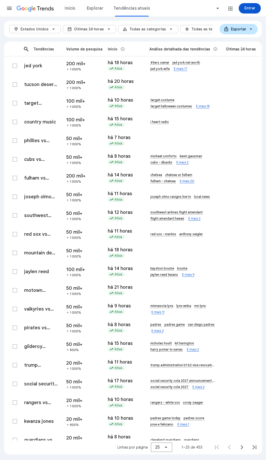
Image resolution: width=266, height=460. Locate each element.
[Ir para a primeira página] (217, 447)
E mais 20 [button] (187, 181)
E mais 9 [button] (188, 275)
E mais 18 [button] (202, 106)
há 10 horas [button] (120, 100)
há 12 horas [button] (120, 212)
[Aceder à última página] (254, 447)
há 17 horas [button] (120, 381)
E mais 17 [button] (180, 69)
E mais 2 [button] (182, 162)
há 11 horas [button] (120, 193)
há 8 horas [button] (119, 156)
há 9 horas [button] (119, 306)
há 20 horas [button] (121, 81)
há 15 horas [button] (120, 119)
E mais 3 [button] (157, 331)
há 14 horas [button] (120, 175)
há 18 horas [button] (120, 62)
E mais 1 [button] (183, 424)
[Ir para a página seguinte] (242, 447)
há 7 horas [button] (119, 137)
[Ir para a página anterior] (229, 447)
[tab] (70, 8)
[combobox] (198, 8)
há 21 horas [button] (120, 287)
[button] (9, 8)
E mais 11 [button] (157, 312)
